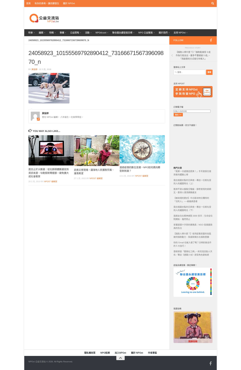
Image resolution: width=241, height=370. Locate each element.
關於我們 (163, 32)
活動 (87, 32)
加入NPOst (120, 353)
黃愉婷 (34, 69)
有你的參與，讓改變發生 (47, 3)
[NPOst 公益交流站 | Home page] (44, 18)
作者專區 (152, 353)
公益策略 (74, 32)
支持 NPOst (179, 32)
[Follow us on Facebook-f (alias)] (211, 40)
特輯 (51, 32)
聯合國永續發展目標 (122, 32)
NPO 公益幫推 (145, 32)
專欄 (62, 32)
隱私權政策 (89, 353)
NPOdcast (101, 32)
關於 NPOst (69, 3)
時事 (30, 32)
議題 (41, 32)
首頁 (28, 3)
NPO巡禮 (105, 353)
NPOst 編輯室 (50, 181)
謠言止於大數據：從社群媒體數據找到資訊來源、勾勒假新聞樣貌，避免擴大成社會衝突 (48, 173)
